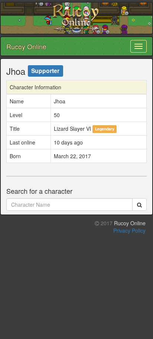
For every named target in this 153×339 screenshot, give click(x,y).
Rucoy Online (26, 46)
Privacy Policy (129, 230)
